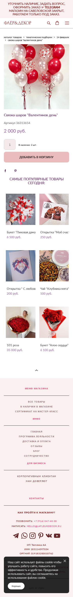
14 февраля (63, 37)
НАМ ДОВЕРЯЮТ (36, 481)
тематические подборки (39, 37)
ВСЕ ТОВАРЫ (36, 402)
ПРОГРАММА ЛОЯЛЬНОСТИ (36, 436)
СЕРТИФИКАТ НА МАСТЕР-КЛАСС (36, 411)
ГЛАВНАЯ (37, 431)
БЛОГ (36, 451)
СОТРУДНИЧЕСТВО (36, 456)
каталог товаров (13, 37)
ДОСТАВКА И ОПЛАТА (37, 441)
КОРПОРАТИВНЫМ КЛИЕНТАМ (36, 476)
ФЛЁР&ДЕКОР (17, 23)
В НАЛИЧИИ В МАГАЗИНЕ (36, 406)
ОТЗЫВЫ (36, 446)
